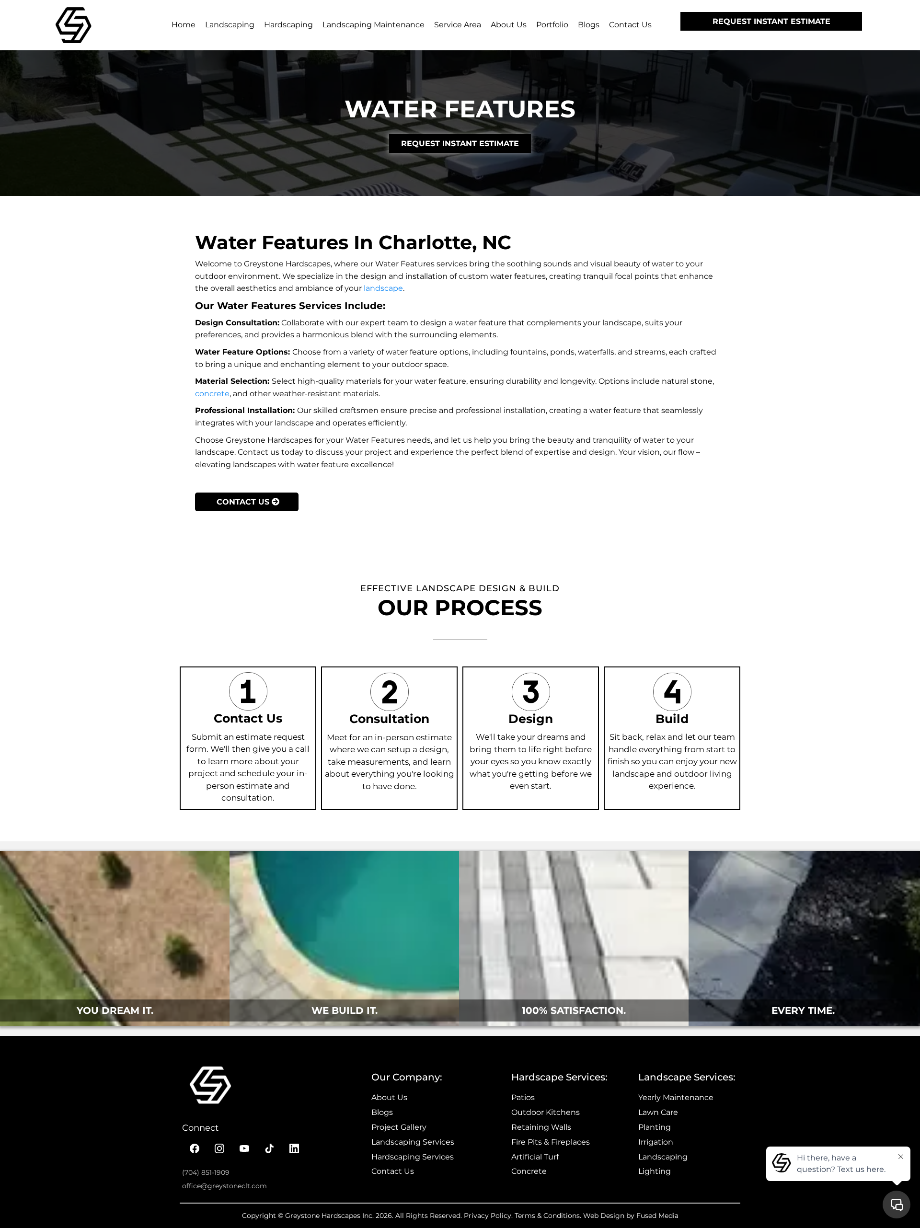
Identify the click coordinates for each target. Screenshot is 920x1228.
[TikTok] (269, 1148)
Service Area (457, 24)
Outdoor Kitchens (545, 1112)
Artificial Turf (535, 1156)
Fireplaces (570, 1142)
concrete (212, 393)
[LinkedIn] (294, 1148)
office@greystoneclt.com (224, 1186)
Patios (523, 1097)
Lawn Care (658, 1112)
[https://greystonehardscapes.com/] (74, 25)
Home (184, 24)
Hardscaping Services (412, 1156)
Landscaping (229, 24)
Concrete (529, 1171)
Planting (654, 1127)
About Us (509, 24)
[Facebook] (194, 1148)
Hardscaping (288, 24)
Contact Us (630, 24)
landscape (383, 288)
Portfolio (552, 24)
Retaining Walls (541, 1127)
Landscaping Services (412, 1142)
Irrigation (655, 1142)
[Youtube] (244, 1148)
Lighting (654, 1171)
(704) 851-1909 (206, 1172)
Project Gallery (398, 1127)
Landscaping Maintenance (373, 24)
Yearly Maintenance (675, 1097)
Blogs (588, 24)
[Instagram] (219, 1148)
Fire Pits (526, 1142)
